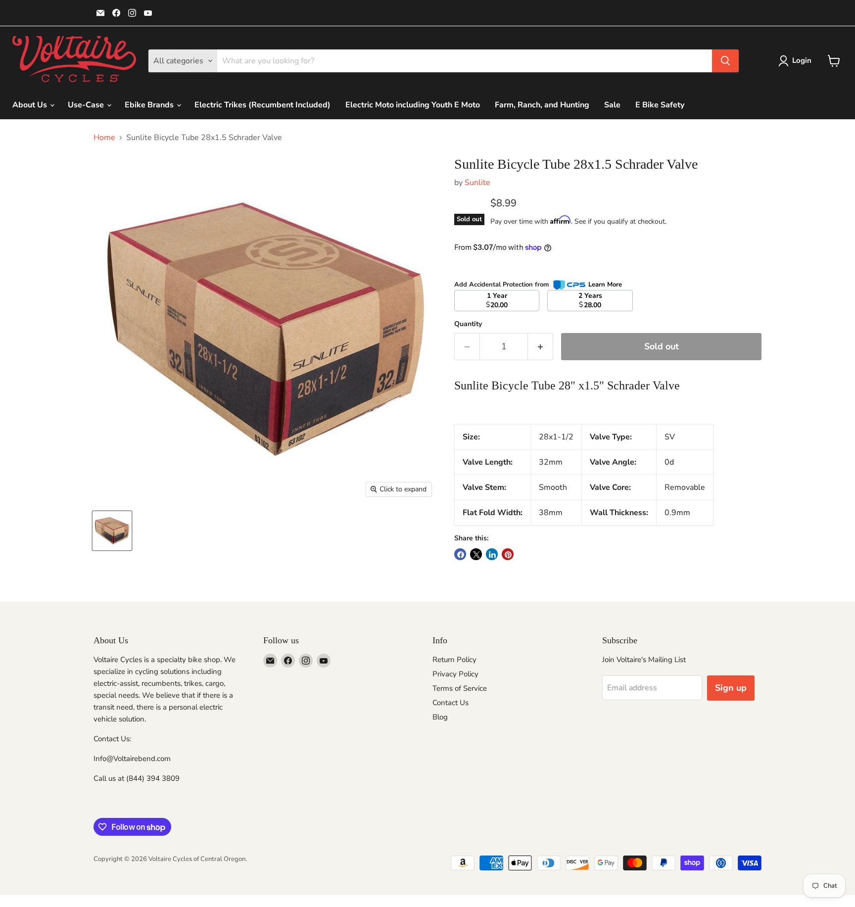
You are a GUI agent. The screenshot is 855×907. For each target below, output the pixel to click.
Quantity (468, 324)
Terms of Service (459, 688)
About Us (30, 104)
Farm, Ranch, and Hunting (542, 104)
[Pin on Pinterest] (508, 554)
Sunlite (477, 182)
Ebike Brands (150, 104)
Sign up (731, 688)
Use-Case (87, 104)
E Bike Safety (659, 104)
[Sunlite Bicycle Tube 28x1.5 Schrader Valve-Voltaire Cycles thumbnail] (112, 530)
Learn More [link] (605, 284)
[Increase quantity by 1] (540, 346)
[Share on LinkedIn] (492, 554)
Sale (612, 104)
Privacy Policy (455, 674)
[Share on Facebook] (460, 554)
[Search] (725, 60)
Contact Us (450, 703)
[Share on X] (476, 554)
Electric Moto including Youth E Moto (412, 104)
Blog (440, 717)
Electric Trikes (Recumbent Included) (262, 104)
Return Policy (454, 660)
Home (104, 137)
